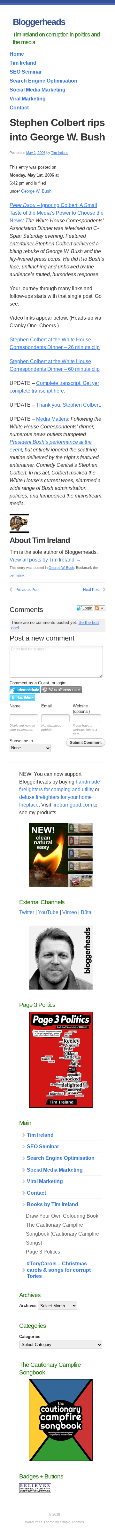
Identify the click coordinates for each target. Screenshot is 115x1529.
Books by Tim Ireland (52, 1204)
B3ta (86, 912)
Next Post (91, 589)
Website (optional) (81, 709)
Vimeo (69, 912)
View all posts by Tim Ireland (45, 559)
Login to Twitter (22, 697)
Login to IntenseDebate (25, 689)
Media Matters (52, 419)
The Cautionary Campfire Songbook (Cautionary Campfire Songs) (62, 1234)
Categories (29, 1336)
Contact (19, 107)
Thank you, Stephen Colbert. (68, 405)
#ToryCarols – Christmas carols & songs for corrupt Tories (59, 1269)
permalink (17, 575)
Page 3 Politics (43, 1251)
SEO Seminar (26, 72)
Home (17, 54)
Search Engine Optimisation (43, 81)
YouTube (48, 912)
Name (15, 706)
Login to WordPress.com (61, 689)
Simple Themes (72, 1522)
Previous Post (27, 589)
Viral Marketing (28, 98)
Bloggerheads (39, 22)
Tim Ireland (23, 63)
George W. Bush (36, 191)
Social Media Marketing (37, 89)
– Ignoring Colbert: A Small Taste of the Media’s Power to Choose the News (56, 213)
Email (46, 706)
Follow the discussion (99, 608)
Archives (27, 1305)
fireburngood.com (72, 805)
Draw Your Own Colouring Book (62, 1216)
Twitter (26, 912)
